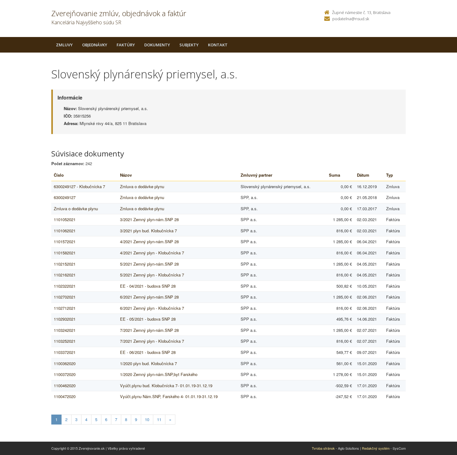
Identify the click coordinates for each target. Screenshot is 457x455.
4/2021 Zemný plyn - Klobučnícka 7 (152, 253)
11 (159, 419)
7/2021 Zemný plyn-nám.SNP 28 (149, 330)
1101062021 (65, 231)
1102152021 (65, 264)
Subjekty (189, 45)
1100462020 (65, 385)
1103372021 (65, 352)
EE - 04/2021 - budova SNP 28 (148, 286)
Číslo (59, 175)
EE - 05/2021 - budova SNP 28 (148, 319)
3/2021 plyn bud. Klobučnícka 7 (148, 231)
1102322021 (65, 286)
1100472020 (65, 396)
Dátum (363, 175)
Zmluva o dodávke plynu (142, 186)
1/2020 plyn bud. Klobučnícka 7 (148, 363)
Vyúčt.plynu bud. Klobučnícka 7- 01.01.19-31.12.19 (166, 385)
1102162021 (65, 275)
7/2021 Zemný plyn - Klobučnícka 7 (152, 341)
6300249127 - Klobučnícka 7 (79, 186)
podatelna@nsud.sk (350, 18)
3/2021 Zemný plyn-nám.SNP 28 (149, 219)
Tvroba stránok (323, 448)
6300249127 (65, 197)
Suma (334, 175)
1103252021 (65, 341)
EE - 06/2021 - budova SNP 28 (148, 352)
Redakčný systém (376, 448)
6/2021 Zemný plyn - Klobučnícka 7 (152, 308)
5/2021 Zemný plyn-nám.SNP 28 (149, 264)
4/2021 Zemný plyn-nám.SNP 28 (149, 241)
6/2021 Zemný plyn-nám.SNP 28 (149, 297)
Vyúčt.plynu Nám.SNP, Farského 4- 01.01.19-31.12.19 (169, 396)
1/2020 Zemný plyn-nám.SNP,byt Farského (158, 374)
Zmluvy (64, 45)
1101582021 (65, 253)
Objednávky (94, 45)
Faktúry (126, 45)
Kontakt (218, 45)
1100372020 (65, 374)
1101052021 (65, 219)
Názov (126, 175)
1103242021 (65, 330)
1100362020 (65, 363)
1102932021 (65, 319)
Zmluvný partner (256, 175)
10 (147, 419)
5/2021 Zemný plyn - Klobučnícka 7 (152, 275)
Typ (389, 175)
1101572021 (65, 241)
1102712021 (65, 308)
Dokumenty (157, 45)
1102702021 (65, 297)
